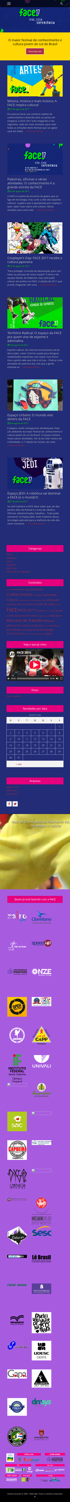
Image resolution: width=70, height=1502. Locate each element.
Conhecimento (19, 594)
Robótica (54, 625)
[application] (35, 665)
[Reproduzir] (8, 678)
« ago (19, 764)
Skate (16, 630)
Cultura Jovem (24, 600)
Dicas (9, 561)
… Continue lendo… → (36, 131)
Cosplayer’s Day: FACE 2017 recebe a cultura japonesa (34, 260)
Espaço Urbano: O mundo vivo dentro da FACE (30, 417)
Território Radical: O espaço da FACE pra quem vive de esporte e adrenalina (34, 337)
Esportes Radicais (26, 604)
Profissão (26, 625)
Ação (27, 589)
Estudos (57, 604)
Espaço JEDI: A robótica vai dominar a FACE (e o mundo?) (34, 495)
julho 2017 (12, 790)
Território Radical (16, 633)
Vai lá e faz (30, 634)
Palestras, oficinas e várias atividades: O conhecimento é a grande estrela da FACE (31, 183)
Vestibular (39, 634)
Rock (10, 630)
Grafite (10, 615)
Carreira (37, 589)
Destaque (12, 557)
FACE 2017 (12, 568)
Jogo (40, 616)
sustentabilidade (30, 629)
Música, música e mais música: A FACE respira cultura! (32, 103)
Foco (47, 611)
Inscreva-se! (35, 51)
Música (49, 621)
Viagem (48, 633)
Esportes (11, 564)
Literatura (55, 615)
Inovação (19, 615)
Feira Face (33, 1494)
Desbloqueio (36, 600)
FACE (12, 609)
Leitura (46, 616)
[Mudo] (57, 678)
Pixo (18, 625)
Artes (9, 554)
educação (53, 600)
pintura (11, 625)
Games (59, 610)
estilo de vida (44, 604)
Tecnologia (46, 630)
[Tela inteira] (61, 678)
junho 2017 (13, 793)
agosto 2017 (13, 786)
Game (52, 611)
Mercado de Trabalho (18, 571)
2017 (8, 590)
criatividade (49, 595)
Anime (14, 589)
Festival (40, 610)
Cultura (12, 600)
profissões (37, 625)
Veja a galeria (14, 696)
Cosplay (37, 594)
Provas (46, 626)
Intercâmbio (31, 615)
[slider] (33, 678)
